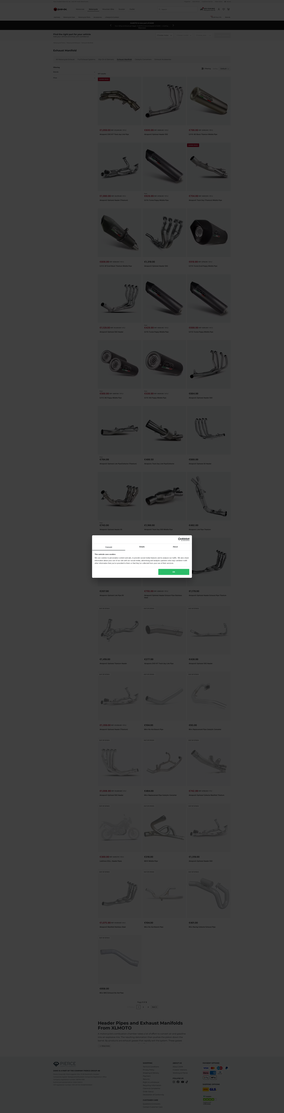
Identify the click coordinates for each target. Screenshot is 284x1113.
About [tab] (175, 547)
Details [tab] (142, 547)
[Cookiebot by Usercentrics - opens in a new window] (179, 539)
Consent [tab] (108, 547)
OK (174, 572)
